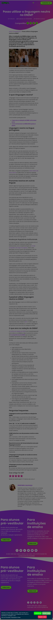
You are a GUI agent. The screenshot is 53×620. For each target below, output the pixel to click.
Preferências (38, 613)
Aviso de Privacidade (5, 617)
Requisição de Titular (15, 617)
